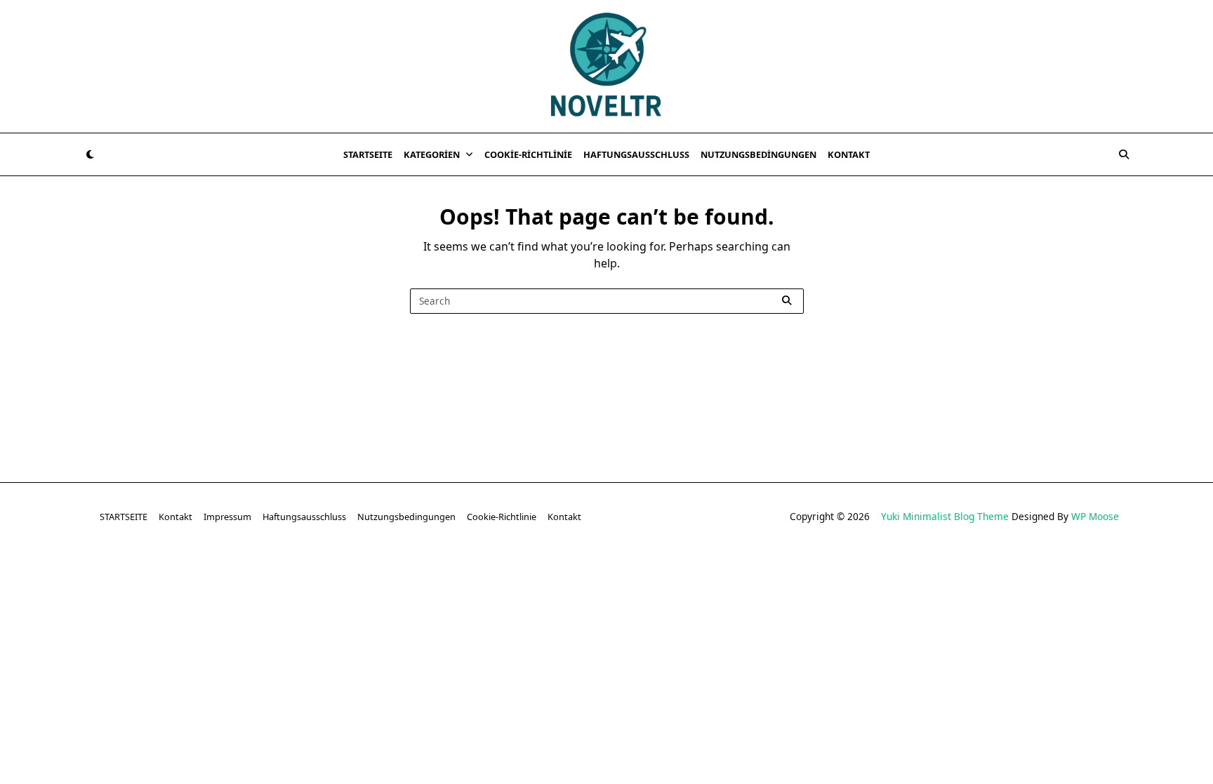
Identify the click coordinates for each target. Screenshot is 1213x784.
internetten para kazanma (531, 607)
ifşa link (972, 590)
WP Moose (1095, 516)
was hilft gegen (419, 607)
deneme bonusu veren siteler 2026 (1072, 573)
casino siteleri (329, 573)
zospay (1162, 590)
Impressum (227, 516)
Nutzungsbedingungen (758, 154)
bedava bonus (594, 573)
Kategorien (432, 154)
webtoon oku (1035, 590)
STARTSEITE (367, 154)
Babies (686, 607)
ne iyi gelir (631, 607)
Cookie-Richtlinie (528, 154)
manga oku (1105, 590)
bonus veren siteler (422, 573)
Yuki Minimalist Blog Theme (945, 516)
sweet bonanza (94, 573)
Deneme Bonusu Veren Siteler (905, 573)
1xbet (655, 573)
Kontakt (849, 154)
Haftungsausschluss (636, 154)
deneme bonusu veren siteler (213, 573)
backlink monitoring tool (773, 607)
